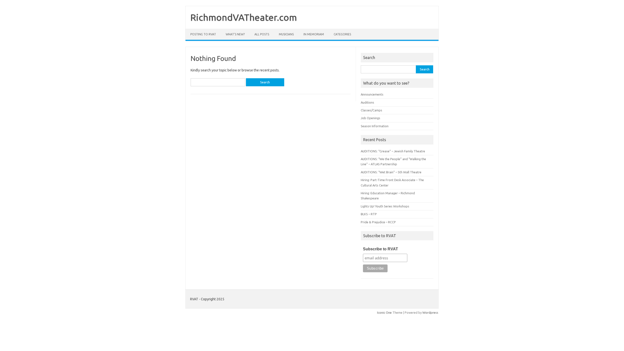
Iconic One (384, 312)
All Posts (261, 34)
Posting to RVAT (203, 34)
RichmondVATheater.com (243, 17)
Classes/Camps (371, 110)
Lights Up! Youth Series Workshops (385, 206)
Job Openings (370, 118)
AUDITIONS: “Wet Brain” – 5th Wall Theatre (391, 172)
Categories (342, 34)
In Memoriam (313, 34)
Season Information (375, 126)
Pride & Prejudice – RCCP (378, 222)
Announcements (372, 94)
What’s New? (235, 34)
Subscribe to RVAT (380, 249)
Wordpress (430, 312)
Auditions (367, 102)
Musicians (286, 34)
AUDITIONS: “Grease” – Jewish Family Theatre (393, 151)
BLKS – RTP (369, 214)
